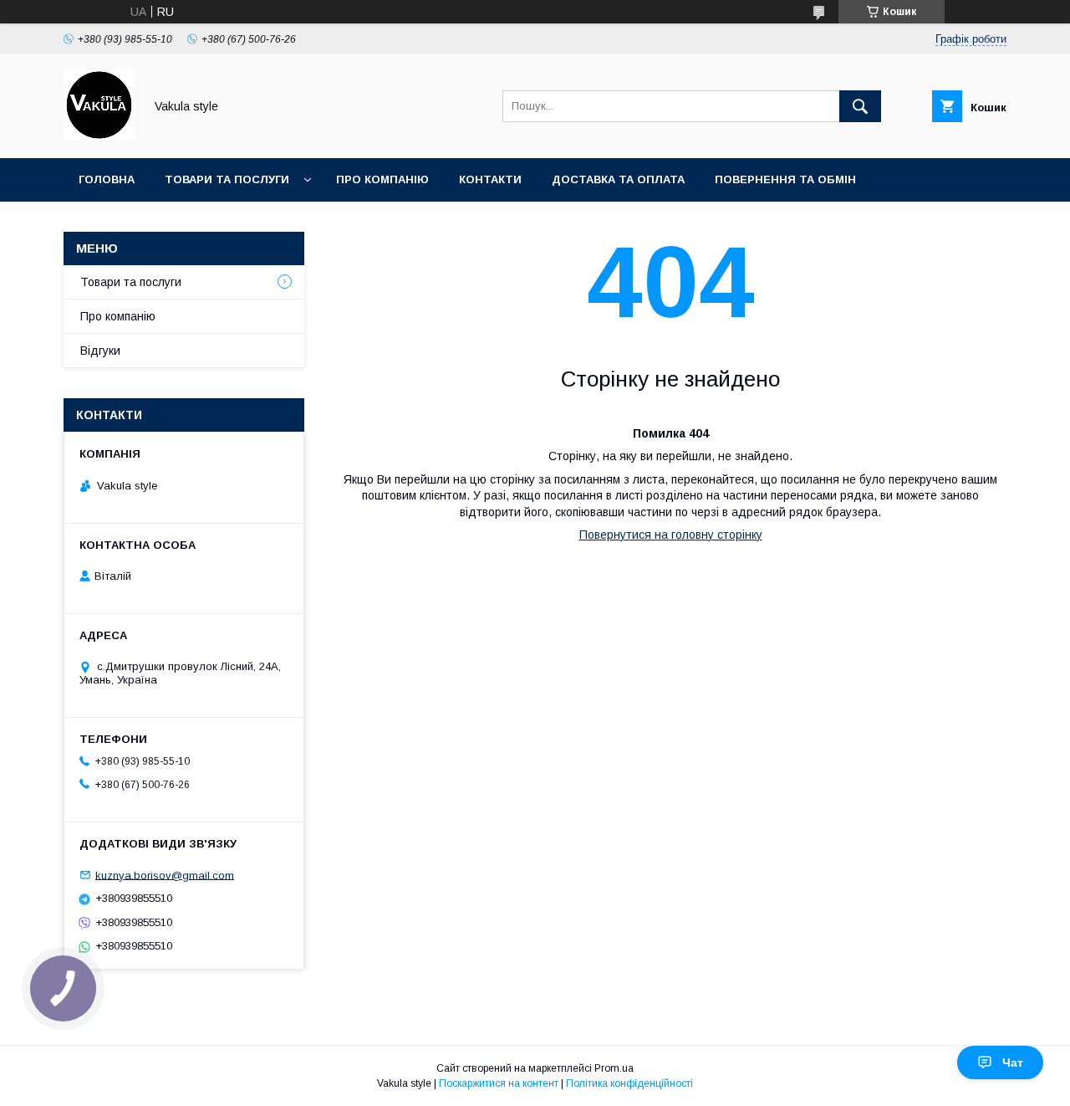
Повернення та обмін (785, 179)
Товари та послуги (227, 179)
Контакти (490, 179)
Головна (107, 179)
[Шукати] (860, 106)
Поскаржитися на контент (498, 1083)
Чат (1012, 1062)
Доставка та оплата (618, 179)
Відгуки (100, 350)
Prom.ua (614, 1068)
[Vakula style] (99, 136)
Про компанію (382, 179)
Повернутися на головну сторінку (670, 534)
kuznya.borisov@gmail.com (164, 874)
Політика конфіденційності (629, 1083)
